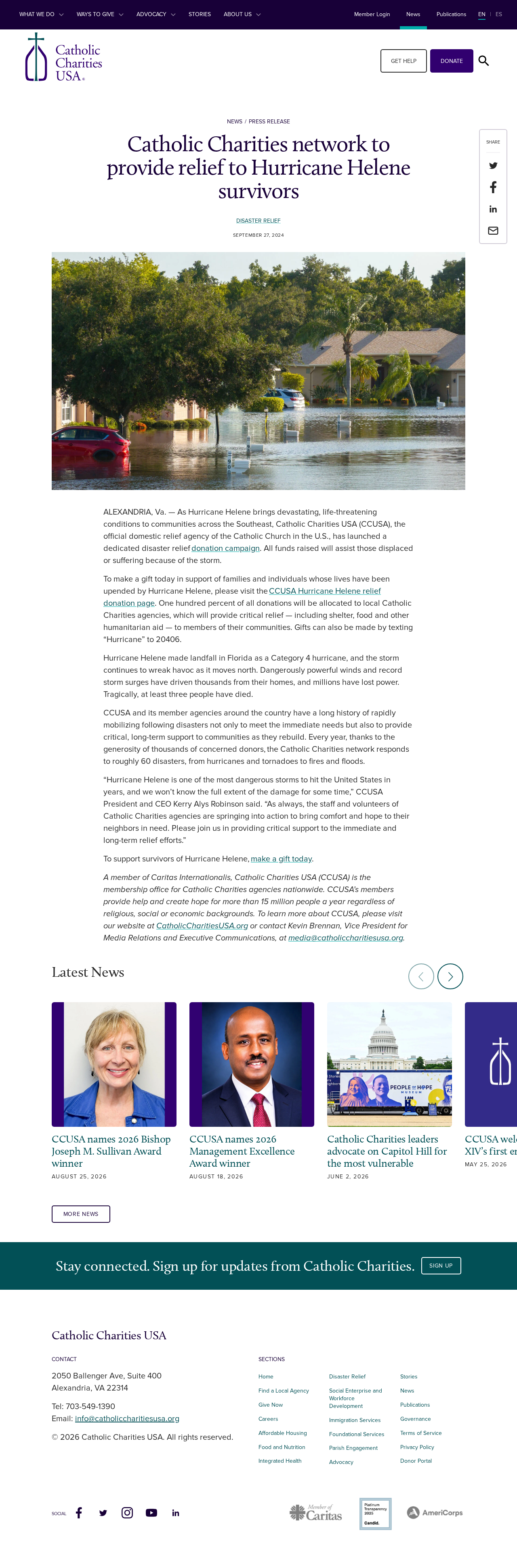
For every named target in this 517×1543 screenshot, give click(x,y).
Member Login (372, 14)
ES (499, 14)
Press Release (269, 121)
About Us (238, 14)
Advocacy (152, 14)
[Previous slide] (421, 976)
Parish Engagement (353, 1448)
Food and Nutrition (281, 1447)
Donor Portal (416, 1461)
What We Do (37, 14)
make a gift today (281, 859)
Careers (268, 1419)
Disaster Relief (258, 220)
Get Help (403, 61)
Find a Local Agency (283, 1390)
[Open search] (484, 61)
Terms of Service (421, 1433)
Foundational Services (357, 1434)
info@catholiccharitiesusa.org (127, 1419)
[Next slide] (450, 976)
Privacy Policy (417, 1447)
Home (265, 1376)
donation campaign (225, 548)
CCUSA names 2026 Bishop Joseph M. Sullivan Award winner (111, 1151)
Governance (415, 1419)
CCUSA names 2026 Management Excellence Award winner (242, 1151)
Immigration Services (355, 1420)
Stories (200, 14)
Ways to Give (96, 14)
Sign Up (441, 1265)
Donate (452, 61)
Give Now (270, 1404)
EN (481, 14)
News (413, 14)
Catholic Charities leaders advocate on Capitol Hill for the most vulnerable (387, 1151)
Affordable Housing (282, 1433)
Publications (452, 14)
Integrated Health (280, 1461)
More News (81, 1214)
